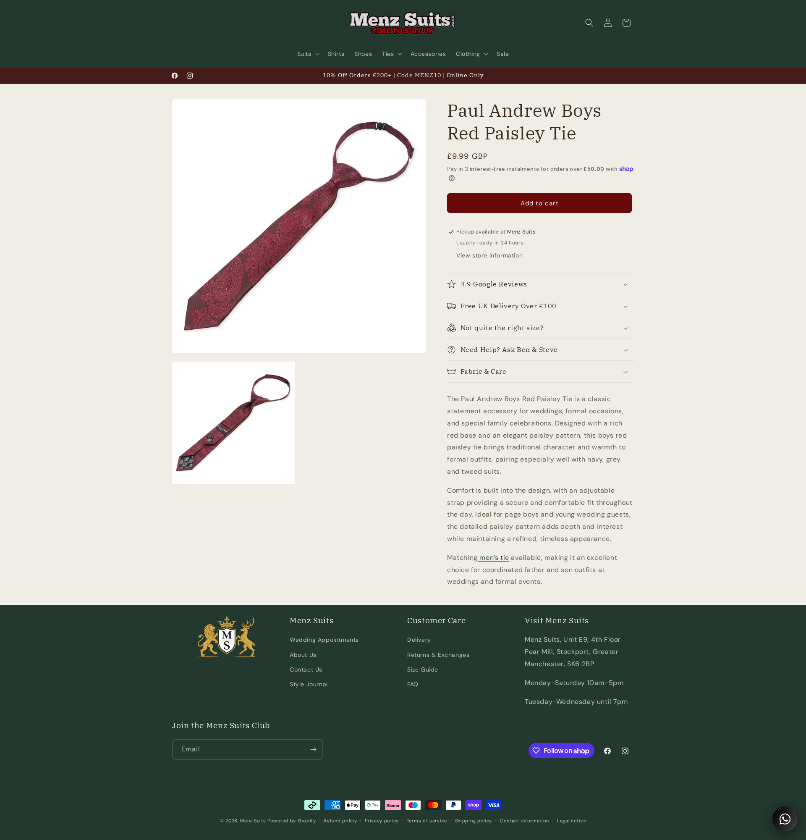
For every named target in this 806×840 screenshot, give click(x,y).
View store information (489, 255)
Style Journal (309, 684)
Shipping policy (473, 821)
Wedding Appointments (324, 639)
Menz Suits (253, 821)
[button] (307, 54)
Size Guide (422, 669)
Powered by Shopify (291, 821)
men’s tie (493, 557)
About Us (303, 655)
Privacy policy (382, 821)
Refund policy (340, 821)
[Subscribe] (313, 749)
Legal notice (571, 821)
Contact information (524, 821)
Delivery (419, 639)
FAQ (413, 684)
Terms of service (427, 821)
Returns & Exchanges (438, 655)
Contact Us (306, 669)
